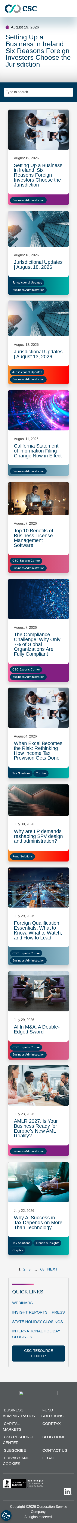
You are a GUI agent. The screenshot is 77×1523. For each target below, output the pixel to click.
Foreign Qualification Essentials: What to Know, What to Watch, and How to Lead (38, 930)
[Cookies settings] (6, 1515)
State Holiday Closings (37, 1322)
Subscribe (15, 1450)
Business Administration (28, 200)
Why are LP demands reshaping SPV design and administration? (38, 836)
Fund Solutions (22, 856)
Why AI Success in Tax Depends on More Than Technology (38, 1222)
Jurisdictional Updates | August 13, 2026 (38, 354)
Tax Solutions (21, 773)
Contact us (54, 1450)
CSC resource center (38, 1353)
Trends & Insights (47, 1243)
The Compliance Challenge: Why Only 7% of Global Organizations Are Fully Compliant (37, 644)
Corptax (41, 773)
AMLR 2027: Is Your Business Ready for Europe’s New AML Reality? (36, 1128)
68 (42, 1269)
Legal (48, 1458)
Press (58, 1312)
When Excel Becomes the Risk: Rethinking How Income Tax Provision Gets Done (38, 751)
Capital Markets (12, 1426)
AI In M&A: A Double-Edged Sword (37, 1029)
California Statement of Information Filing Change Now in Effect (38, 450)
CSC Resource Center (19, 1440)
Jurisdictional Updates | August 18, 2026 (38, 264)
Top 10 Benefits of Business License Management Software (33, 538)
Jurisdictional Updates (27, 282)
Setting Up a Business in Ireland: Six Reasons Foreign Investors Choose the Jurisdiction (38, 175)
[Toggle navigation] (71, 9)
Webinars (22, 1303)
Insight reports (29, 1312)
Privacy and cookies (16, 1461)
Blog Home (54, 1437)
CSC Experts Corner (26, 560)
